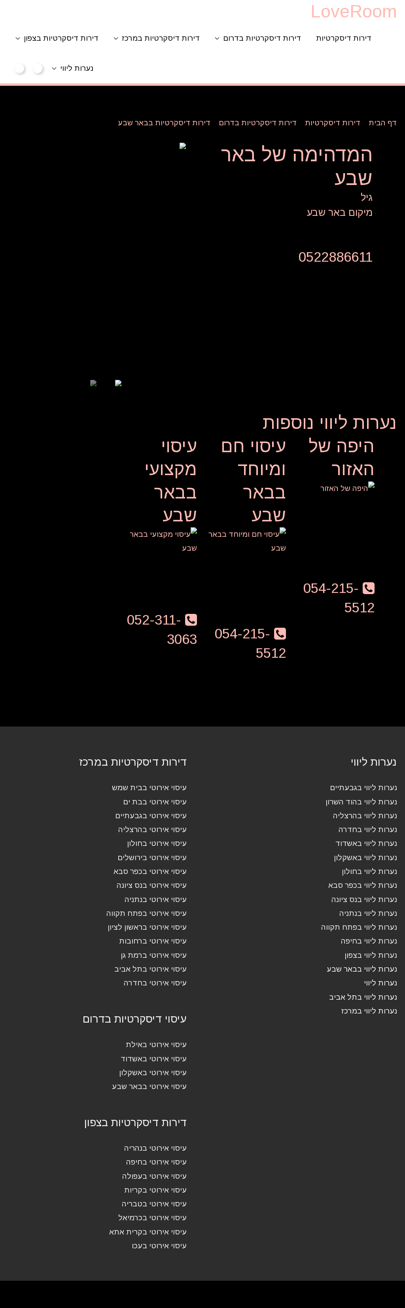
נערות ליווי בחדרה (368, 829)
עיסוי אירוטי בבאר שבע (149, 1086)
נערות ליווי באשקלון (365, 857)
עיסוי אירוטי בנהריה (155, 1148)
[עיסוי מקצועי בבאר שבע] (156, 540)
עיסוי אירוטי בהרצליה (152, 829)
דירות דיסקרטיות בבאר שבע (164, 123)
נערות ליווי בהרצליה (365, 816)
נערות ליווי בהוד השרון (361, 802)
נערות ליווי (76, 68)
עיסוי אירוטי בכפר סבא (150, 871)
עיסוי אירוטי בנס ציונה (152, 885)
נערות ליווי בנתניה (368, 913)
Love (353, 11)
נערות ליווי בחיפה (369, 941)
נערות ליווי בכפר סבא (362, 885)
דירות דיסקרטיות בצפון (61, 38)
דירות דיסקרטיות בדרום (262, 38)
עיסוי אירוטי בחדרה (155, 983)
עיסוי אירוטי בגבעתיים (151, 816)
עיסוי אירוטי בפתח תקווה (146, 913)
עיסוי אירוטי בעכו (159, 1246)
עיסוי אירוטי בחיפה (156, 1162)
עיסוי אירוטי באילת (156, 1044)
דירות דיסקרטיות (343, 38)
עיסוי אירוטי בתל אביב (150, 969)
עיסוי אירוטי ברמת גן (154, 955)
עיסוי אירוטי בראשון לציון (147, 927)
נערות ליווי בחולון (369, 871)
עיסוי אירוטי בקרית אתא (148, 1232)
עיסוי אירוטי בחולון (157, 843)
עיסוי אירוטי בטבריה (154, 1204)
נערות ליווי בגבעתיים (363, 787)
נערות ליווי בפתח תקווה (359, 927)
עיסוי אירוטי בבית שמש (149, 787)
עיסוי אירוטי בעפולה (154, 1176)
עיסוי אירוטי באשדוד (154, 1059)
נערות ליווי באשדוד (366, 843)
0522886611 (336, 256)
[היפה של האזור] (347, 488)
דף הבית (383, 123)
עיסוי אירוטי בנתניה (156, 899)
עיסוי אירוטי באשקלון (153, 1072)
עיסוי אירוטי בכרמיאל (152, 1218)
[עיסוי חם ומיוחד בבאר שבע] (245, 540)
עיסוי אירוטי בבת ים (155, 802)
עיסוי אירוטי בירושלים (152, 857)
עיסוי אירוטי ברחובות (153, 941)
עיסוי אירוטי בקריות (155, 1190)
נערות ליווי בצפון (370, 955)
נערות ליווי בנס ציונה (364, 899)
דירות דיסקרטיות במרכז (161, 38)
